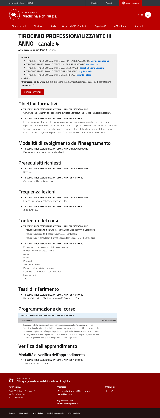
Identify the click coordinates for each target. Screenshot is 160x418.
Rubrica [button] (94, 2)
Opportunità (100, 26)
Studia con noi (19, 26)
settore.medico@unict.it (67, 403)
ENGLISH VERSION (32, 92)
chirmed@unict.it (64, 394)
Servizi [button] (109, 2)
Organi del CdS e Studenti (74, 26)
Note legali (23, 413)
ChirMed (29, 3)
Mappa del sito (74, 413)
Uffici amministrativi (73, 391)
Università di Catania (16, 3)
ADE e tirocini (120, 26)
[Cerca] (148, 15)
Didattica (38, 26)
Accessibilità (38, 413)
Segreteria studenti (65, 400)
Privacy (12, 413)
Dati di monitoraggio (55, 413)
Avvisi (53, 26)
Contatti (139, 26)
